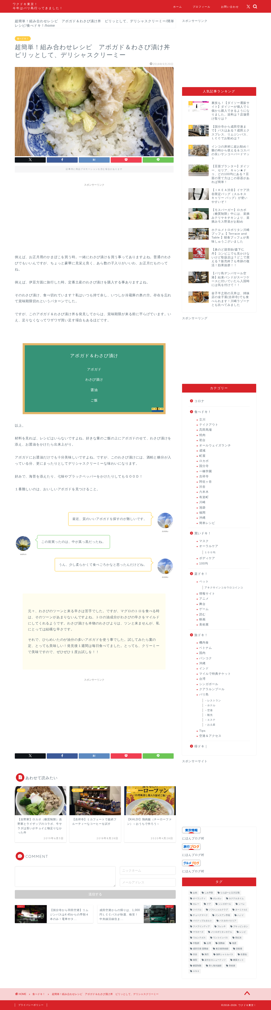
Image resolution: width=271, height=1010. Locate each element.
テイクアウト (208, 424)
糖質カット (238, 960)
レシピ (242, 932)
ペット (204, 581)
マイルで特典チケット (215, 673)
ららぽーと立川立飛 (229, 893)
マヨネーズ (198, 932)
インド (204, 668)
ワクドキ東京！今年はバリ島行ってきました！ (38, 6)
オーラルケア (208, 546)
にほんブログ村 (193, 838)
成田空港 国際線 (200, 949)
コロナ (199, 401)
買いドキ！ (202, 533)
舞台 (202, 604)
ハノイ (240, 915)
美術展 (204, 624)
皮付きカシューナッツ (215, 960)
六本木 (204, 491)
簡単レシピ (207, 523)
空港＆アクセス (210, 735)
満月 (207, 954)
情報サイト (207, 593)
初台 (202, 440)
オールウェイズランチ (215, 445)
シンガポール (208, 684)
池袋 (202, 507)
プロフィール (201, 6)
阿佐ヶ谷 (205, 481)
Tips (202, 730)
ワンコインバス (220, 937)
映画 (202, 619)
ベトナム (205, 647)
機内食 (204, 642)
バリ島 (204, 694)
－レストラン (213, 700)
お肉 (195, 893)
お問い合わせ (230, 6)
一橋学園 (205, 471)
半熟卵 (196, 943)
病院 (195, 960)
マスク (204, 541)
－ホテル (210, 705)
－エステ (210, 719)
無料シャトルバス (224, 954)
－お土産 (210, 724)
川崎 (202, 502)
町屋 (202, 455)
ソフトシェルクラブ (218, 909)
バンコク (205, 658)
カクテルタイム (236, 898)
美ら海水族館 (215, 965)
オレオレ (217, 898)
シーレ (241, 904)
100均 (203, 563)
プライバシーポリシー (31, 1005)
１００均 (210, 552)
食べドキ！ (23, 38)
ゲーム (204, 609)
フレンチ (221, 926)
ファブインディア (201, 926)
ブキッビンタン (240, 926)
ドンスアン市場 (222, 915)
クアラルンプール (212, 689)
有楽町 (204, 497)
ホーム (177, 6)
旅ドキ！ (201, 635)
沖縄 (202, 517)
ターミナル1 (241, 909)
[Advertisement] (94, 218)
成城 (202, 450)
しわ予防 (209, 893)
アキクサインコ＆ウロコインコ (224, 587)
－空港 (209, 710)
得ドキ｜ (201, 746)
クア (209, 904)
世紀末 (238, 937)
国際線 (221, 943)
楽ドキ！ (201, 573)
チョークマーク (200, 915)
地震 (234, 943)
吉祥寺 (204, 476)
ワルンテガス (199, 937)
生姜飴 (244, 954)
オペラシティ (199, 898)
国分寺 (204, 466)
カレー (196, 904)
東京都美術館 (222, 949)
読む (202, 614)
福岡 (202, 512)
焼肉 (202, 435)
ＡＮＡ (196, 971)
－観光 (209, 714)
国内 (202, 653)
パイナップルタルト (202, 921)
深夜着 (239, 949)
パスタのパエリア (227, 921)
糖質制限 (197, 965)
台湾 (202, 678)
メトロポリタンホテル (221, 932)
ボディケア (207, 558)
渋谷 (202, 486)
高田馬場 (205, 429)
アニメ (204, 598)
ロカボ (204, 461)
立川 (202, 419)
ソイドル (197, 909)
